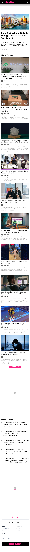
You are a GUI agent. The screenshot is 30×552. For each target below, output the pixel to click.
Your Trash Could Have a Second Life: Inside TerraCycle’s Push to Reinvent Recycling (14, 109)
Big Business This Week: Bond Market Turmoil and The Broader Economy (15, 424)
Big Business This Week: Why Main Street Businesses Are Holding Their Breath (16, 442)
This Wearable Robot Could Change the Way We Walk (14, 262)
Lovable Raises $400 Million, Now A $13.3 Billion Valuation (13, 201)
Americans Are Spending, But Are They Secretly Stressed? (13, 353)
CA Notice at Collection (7, 538)
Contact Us (18, 530)
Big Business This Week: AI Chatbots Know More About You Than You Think (15, 451)
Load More (15, 367)
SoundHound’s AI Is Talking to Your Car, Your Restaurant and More (13, 293)
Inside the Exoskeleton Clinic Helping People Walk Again (14, 172)
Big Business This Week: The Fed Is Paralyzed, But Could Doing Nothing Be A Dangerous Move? (16, 460)
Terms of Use (5, 537)
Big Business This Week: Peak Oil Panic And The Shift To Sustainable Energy (15, 433)
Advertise (18, 528)
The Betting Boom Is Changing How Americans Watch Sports (14, 231)
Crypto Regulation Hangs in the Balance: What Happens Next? (12, 324)
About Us (4, 530)
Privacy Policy (5, 535)
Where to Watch (5, 528)
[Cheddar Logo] (9, 2)
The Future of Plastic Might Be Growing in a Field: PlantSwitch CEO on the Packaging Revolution (14, 76)
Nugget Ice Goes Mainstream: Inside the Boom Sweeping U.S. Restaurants (14, 141)
